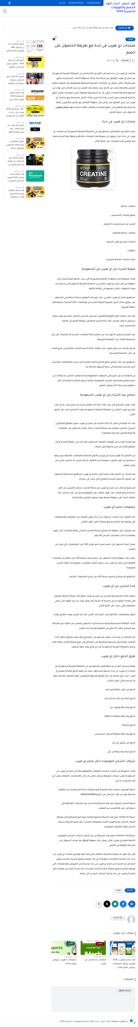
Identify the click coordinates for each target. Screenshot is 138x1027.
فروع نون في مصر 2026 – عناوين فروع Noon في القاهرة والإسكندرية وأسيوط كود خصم (15, 64)
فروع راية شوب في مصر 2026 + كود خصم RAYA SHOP (15, 128)
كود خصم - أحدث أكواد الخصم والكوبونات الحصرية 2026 (120, 7)
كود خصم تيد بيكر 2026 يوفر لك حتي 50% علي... (92, 28)
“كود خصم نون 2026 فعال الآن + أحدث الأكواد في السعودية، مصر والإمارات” (15, 113)
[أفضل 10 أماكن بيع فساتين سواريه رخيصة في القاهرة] (35, 78)
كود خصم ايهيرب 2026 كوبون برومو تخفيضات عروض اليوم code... (124, 964)
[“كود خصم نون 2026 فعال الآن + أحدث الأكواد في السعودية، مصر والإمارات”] (35, 111)
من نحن (62, 3)
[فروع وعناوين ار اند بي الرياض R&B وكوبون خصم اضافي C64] (35, 46)
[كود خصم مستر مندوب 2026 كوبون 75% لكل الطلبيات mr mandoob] (35, 176)
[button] (123, 904)
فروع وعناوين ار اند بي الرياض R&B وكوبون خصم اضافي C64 (15, 48)
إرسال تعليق (124, 991)
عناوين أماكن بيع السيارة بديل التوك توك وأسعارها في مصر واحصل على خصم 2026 (15, 162)
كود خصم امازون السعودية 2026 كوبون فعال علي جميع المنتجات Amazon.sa (16, 97)
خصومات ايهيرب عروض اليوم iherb (64, 962)
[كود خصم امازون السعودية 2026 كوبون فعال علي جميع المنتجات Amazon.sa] (35, 94)
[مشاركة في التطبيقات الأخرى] (99, 904)
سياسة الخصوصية (76, 3)
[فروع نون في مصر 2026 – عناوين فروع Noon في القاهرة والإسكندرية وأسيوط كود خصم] (35, 62)
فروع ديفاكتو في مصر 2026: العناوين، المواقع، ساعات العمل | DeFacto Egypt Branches (15, 145)
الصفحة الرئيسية (93, 3)
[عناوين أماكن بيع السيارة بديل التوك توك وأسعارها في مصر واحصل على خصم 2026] (35, 159)
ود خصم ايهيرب (63, 107)
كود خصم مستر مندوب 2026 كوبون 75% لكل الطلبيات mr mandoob (15, 178)
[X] (4, 3)
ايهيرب (130, 39)
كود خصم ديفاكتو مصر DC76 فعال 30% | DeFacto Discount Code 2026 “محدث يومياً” (15, 194)
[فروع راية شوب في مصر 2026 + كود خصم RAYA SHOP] (35, 127)
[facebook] (9, 3)
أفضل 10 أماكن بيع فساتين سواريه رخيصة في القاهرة (15, 80)
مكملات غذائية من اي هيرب (95, 962)
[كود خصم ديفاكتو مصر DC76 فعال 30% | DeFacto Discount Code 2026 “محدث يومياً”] (35, 192)
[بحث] (5, 11)
